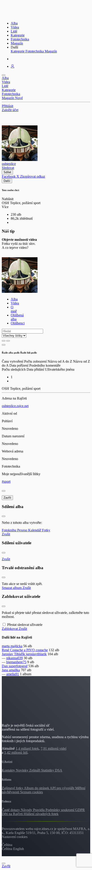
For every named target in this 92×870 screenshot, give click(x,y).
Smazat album (12, 588)
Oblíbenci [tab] (18, 323)
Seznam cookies (31, 792)
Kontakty (9, 770)
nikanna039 (14, 658)
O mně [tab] (14, 309)
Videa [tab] (15, 303)
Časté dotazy (11, 810)
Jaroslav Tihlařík (14, 654)
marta (6, 646)
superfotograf (18, 666)
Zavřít (7, 497)
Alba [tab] (14, 299)
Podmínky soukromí (60, 810)
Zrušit (6, 534)
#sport (6, 481)
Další (7, 181)
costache (42, 650)
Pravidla (39, 810)
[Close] (3, 491)
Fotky (46, 530)
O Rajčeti (7, 761)
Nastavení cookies (14, 837)
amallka (14, 670)
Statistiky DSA (51, 770)
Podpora (6, 801)
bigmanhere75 (16, 662)
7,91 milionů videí (53, 748)
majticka (16, 646)
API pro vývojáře (62, 788)
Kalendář (35, 530)
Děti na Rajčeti (13, 814)
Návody (27, 810)
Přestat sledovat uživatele (24, 625)
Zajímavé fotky (13, 788)
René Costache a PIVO (19, 650)
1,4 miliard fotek (27, 748)
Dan (5, 666)
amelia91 (12, 674)
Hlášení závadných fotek (41, 814)
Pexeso (22, 530)
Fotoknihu (9, 530)
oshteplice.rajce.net (15, 406)
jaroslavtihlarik (36, 654)
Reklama (6, 779)
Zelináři (35, 770)
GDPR (80, 810)
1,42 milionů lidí (15, 752)
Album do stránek (37, 788)
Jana (5, 670)
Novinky (22, 770)
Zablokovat (10, 629)
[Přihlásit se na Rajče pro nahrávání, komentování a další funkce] (12, 66)
